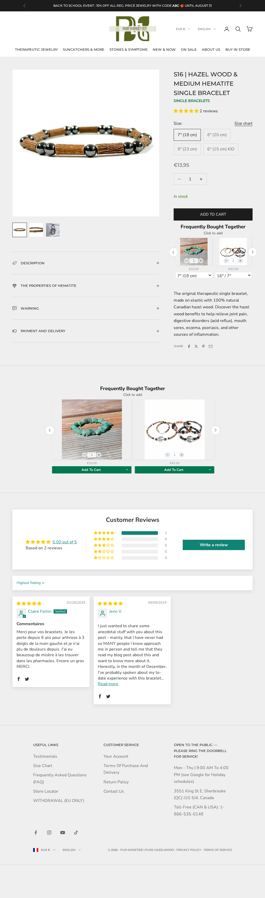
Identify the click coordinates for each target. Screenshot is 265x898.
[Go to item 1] (19, 230)
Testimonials (45, 756)
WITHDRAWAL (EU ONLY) (58, 801)
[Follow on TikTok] (76, 832)
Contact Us (114, 791)
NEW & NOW (164, 49)
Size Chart (42, 766)
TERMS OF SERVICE (218, 850)
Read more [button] (108, 684)
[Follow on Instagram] (49, 832)
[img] (29, 604)
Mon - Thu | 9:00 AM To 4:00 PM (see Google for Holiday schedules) (201, 774)
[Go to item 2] (36, 230)
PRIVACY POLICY (188, 850)
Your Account (116, 756)
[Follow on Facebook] (35, 832)
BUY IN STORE (237, 49)
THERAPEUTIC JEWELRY (36, 49)
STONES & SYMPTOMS (128, 49)
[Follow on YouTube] (62, 832)
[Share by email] (211, 346)
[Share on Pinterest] (203, 346)
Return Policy (116, 782)
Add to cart (213, 214)
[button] (187, 111)
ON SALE (189, 49)
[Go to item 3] (53, 230)
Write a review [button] (214, 545)
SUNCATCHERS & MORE (83, 49)
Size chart (243, 123)
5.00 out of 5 (65, 542)
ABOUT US (211, 49)
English (204, 29)
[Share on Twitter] (196, 346)
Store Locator (45, 791)
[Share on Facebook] (189, 346)
